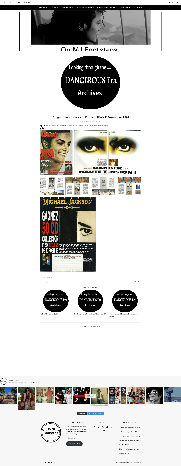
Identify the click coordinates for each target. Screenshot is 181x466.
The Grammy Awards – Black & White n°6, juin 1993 (90, 314)
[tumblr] (175, 2)
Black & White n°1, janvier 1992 (49, 314)
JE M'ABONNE (74, 444)
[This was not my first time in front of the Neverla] (8, 395)
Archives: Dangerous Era (90, 114)
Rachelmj (44, 282)
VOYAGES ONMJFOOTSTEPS (106, 7)
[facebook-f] (167, 2)
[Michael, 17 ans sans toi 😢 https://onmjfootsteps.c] (154, 395)
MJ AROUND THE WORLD (84, 7)
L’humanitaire (67, 7)
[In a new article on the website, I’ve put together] (117, 395)
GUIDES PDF (138, 7)
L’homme (54, 7)
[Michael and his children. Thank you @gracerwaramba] (26, 398)
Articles (20, 2)
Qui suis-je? (12, 2)
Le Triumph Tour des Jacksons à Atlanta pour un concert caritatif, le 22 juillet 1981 (129, 440)
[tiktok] (177, 2)
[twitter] (170, 2)
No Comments (96, 121)
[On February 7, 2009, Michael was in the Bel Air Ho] (136, 395)
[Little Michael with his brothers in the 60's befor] (45, 395)
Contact (27, 2)
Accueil (5, 2)
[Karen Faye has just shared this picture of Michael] (99, 396)
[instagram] (164, 2)
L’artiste (42, 7)
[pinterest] (172, 2)
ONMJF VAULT (124, 7)
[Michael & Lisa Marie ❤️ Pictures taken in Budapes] (63, 395)
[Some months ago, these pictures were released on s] (81, 395)
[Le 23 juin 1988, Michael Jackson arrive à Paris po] (172, 394)
